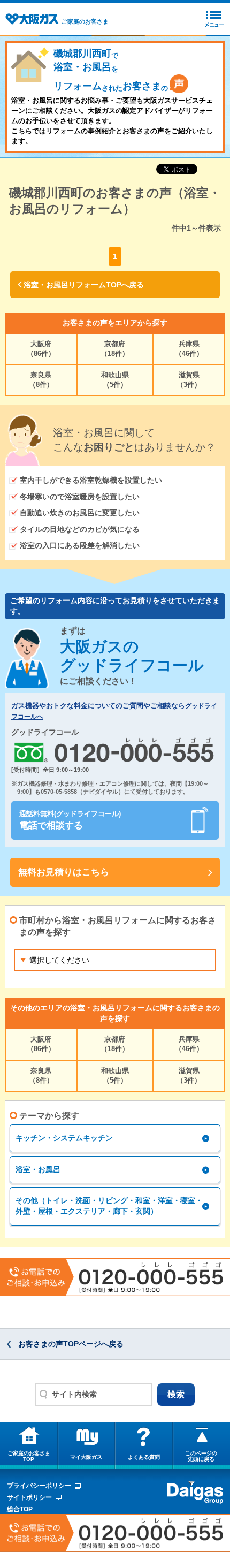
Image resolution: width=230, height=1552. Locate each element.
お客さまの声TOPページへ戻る (71, 1344)
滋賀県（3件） (189, 380)
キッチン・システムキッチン (64, 1137)
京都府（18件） (115, 348)
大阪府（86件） (41, 348)
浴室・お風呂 (38, 1169)
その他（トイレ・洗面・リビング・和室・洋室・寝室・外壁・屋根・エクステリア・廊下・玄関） (109, 1205)
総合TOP (20, 1509)
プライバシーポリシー (39, 1485)
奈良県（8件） (41, 380)
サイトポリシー (29, 1497)
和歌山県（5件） (115, 380)
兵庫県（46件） (189, 348)
